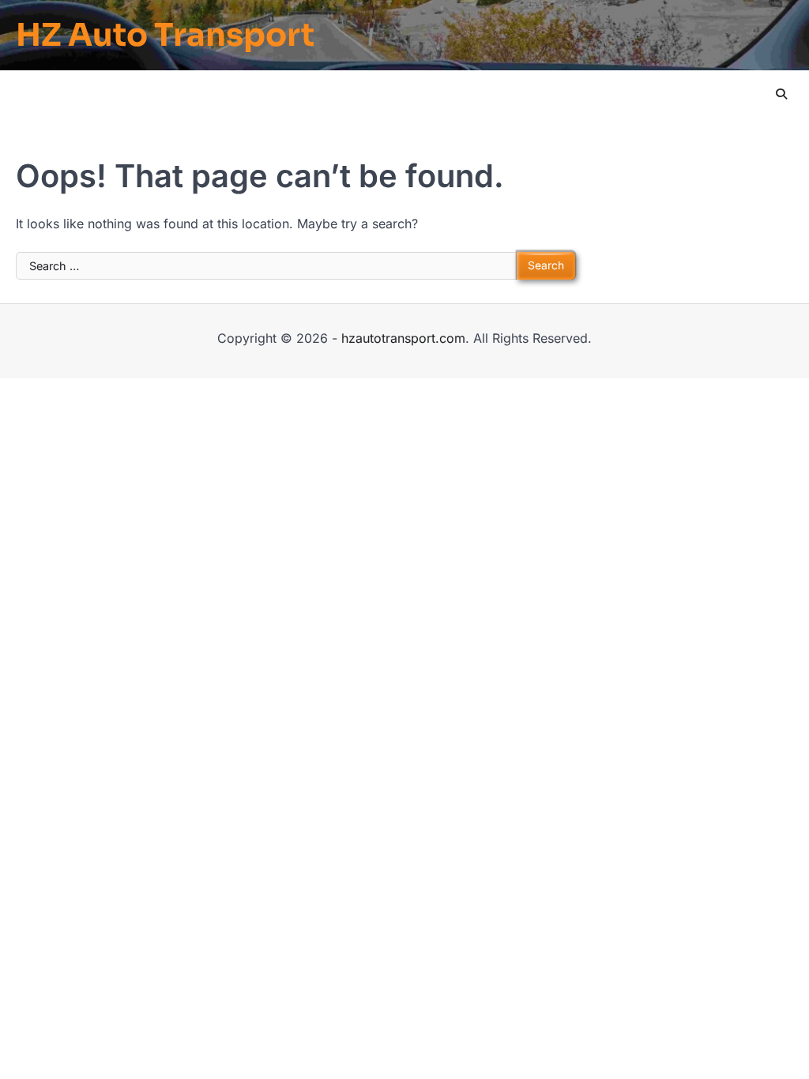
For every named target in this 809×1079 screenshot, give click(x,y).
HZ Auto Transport (165, 36)
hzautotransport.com (403, 338)
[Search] (781, 94)
